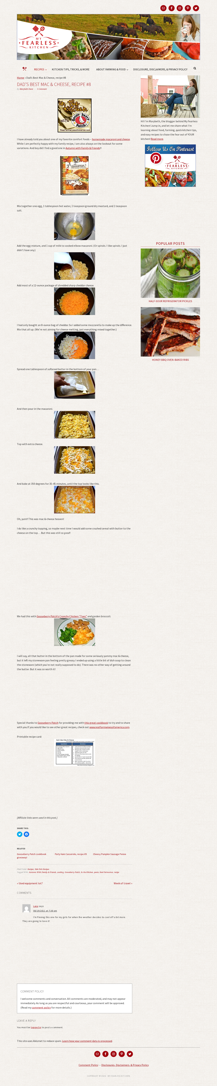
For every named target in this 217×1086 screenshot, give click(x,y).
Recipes (31, 869)
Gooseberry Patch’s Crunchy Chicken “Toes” (62, 616)
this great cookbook (96, 722)
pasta (96, 872)
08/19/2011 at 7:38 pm (45, 910)
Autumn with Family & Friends (83, 148)
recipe (116, 872)
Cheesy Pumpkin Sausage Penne (109, 854)
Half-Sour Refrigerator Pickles (170, 301)
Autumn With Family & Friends (42, 872)
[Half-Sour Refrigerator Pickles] (170, 273)
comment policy (41, 1007)
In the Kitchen (87, 872)
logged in (36, 1027)
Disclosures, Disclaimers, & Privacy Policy (125, 1065)
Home (20, 77)
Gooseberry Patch (48, 722)
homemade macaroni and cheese (111, 139)
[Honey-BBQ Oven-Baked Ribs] (170, 332)
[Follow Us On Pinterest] (170, 189)
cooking (60, 872)
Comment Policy (88, 1065)
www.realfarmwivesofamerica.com (109, 727)
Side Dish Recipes (42, 869)
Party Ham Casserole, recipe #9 (71, 854)
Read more (157, 139)
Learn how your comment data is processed (87, 1041)
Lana (35, 906)
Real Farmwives (106, 872)
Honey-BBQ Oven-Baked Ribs (170, 359)
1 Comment (42, 89)
